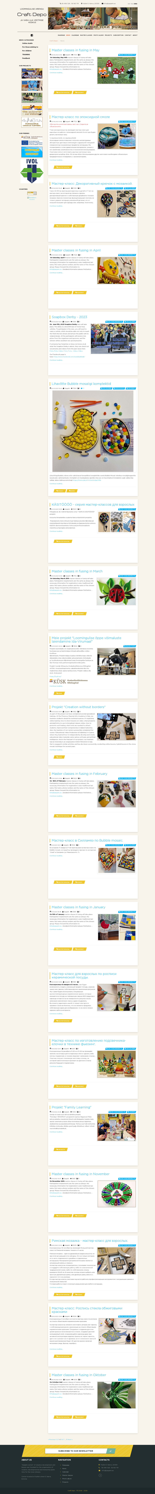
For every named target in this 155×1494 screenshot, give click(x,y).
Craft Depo (54, 41)
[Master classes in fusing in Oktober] (116, 1395)
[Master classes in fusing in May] (116, 70)
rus (132, 3)
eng (135, 3)
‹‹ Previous (51, 1439)
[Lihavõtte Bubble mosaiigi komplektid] (93, 431)
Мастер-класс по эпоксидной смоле (81, 117)
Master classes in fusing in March (77, 571)
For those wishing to (30, 47)
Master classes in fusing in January (78, 907)
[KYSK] (32, 137)
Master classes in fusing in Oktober (79, 1375)
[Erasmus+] (32, 142)
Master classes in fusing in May (75, 50)
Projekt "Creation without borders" (78, 707)
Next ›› (70, 1439)
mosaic (79, 226)
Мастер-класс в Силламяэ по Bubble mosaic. (87, 840)
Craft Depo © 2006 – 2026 (77, 1490)
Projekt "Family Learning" (71, 1107)
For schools (119, 388)
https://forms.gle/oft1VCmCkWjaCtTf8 (87, 480)
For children (27, 50)
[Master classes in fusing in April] (116, 270)
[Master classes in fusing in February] (116, 793)
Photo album (99, 35)
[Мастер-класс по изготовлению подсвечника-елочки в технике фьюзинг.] (116, 1064)
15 (66, 1439)
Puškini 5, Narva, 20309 (91, 3)
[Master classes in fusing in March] (116, 591)
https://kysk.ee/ (55, 676)
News (68, 35)
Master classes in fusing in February (79, 773)
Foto (51, 351)
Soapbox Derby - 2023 (69, 317)
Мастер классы (63, 92)
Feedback (26, 58)
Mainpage (61, 35)
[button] (54, 18)
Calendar (75, 35)
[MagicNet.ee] (32, 152)
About (135, 35)
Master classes (86, 35)
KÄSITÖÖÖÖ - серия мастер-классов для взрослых (93, 504)
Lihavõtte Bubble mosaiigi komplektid (81, 383)
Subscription (118, 35)
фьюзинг (80, 92)
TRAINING (26, 54)
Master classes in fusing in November (80, 1174)
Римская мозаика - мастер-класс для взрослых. (90, 1240)
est (129, 3)
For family (131, 388)
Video (61, 351)
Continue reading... (56, 72)
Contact (128, 35)
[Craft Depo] (32, 16)
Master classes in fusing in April (76, 250)
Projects (108, 35)
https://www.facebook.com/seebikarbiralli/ (69, 356)
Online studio (27, 43)
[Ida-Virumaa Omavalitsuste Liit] (32, 171)
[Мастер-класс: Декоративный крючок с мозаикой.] (116, 203)
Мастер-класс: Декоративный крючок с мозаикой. (92, 183)
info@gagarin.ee (110, 3)
